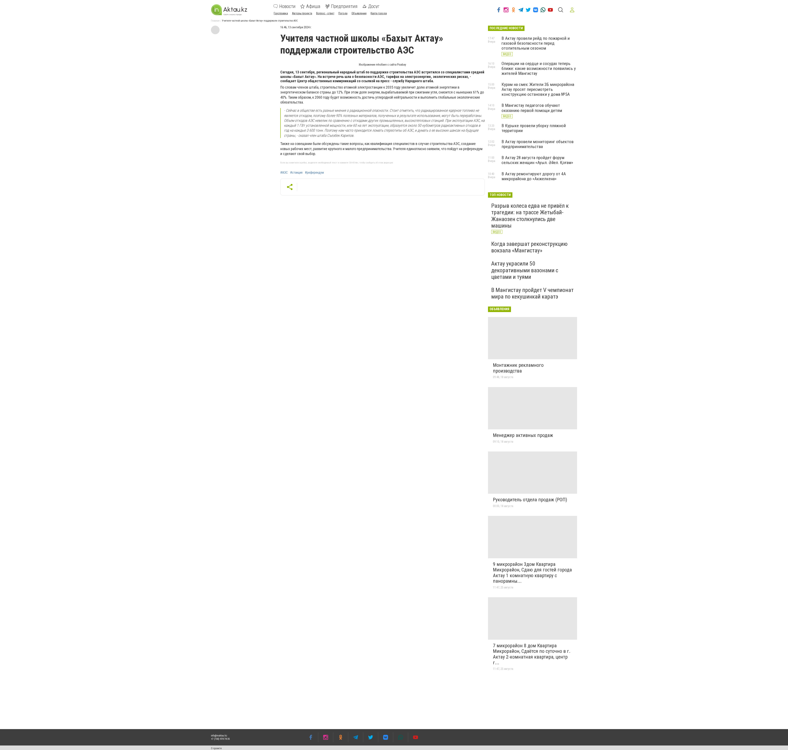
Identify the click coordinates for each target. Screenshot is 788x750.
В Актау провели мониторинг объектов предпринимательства (538, 144)
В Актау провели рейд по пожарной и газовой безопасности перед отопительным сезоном (536, 43)
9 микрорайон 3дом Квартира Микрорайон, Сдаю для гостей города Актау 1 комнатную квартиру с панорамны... (532, 572)
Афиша (313, 6)
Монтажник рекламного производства (518, 368)
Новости (287, 6)
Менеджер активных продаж (523, 435)
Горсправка (281, 13)
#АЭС (284, 172)
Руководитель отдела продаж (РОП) (530, 500)
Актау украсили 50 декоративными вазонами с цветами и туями (524, 270)
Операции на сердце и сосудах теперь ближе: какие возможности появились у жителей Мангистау (539, 68)
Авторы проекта (302, 13)
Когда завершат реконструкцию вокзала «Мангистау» (529, 247)
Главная (215, 20)
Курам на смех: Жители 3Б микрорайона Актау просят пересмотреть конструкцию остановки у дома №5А (538, 89)
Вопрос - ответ (325, 13)
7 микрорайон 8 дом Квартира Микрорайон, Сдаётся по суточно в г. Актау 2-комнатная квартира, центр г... (531, 654)
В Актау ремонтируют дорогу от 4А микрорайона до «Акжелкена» (534, 176)
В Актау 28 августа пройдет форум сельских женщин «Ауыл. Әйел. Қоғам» (537, 160)
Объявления (359, 13)
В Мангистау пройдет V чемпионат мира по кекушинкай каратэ (532, 293)
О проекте (216, 748)
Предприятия (344, 6)
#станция (296, 172)
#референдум (314, 172)
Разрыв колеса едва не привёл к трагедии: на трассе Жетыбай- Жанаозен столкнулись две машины (530, 215)
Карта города (379, 13)
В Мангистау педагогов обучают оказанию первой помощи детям (532, 108)
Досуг (373, 6)
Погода (342, 13)
